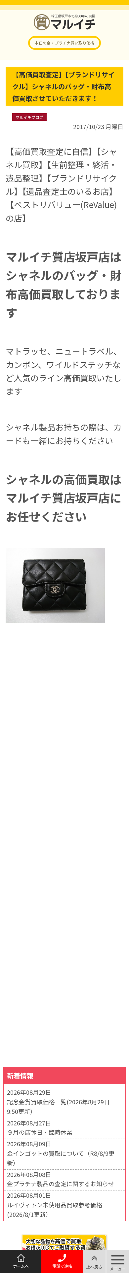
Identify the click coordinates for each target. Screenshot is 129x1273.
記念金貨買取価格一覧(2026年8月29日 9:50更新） (58, 1106)
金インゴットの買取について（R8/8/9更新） (60, 1158)
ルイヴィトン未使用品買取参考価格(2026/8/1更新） (54, 1209)
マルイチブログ (29, 117)
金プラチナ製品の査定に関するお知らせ (60, 1183)
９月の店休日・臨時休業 (39, 1132)
